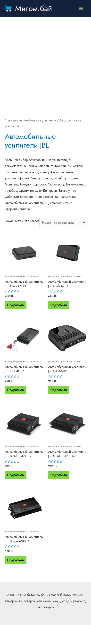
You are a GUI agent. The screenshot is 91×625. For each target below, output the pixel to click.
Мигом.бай (33, 8)
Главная (10, 120)
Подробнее (15, 305)
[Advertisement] (45, 67)
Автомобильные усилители (37, 120)
